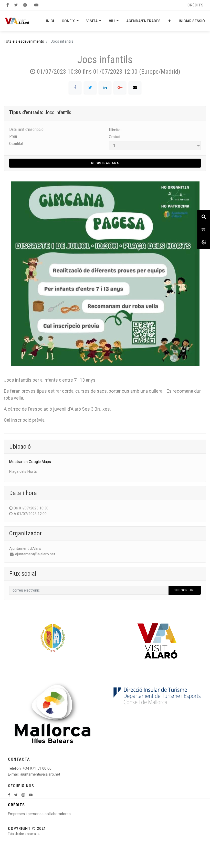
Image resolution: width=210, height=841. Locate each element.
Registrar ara (105, 163)
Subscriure (185, 590)
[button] (169, 21)
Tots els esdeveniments (24, 41)
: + (23, 768)
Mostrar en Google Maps (30, 461)
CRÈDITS (16, 805)
